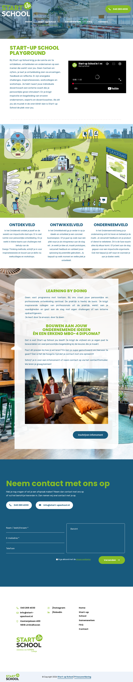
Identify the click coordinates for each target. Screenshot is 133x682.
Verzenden (110, 560)
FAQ (89, 21)
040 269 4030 (21, 505)
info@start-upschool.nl (56, 505)
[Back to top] (128, 677)
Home (28, 21)
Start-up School (47, 21)
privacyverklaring (83, 559)
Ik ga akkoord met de (74, 559)
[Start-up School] (16, 9)
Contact (103, 21)
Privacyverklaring (82, 677)
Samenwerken (73, 21)
